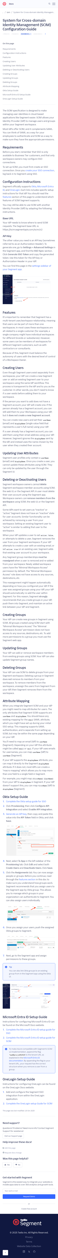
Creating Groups (10, 74)
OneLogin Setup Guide (13, 99)
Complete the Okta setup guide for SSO (26, 801)
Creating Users (9, 61)
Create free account (29, 1209)
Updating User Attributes (14, 65)
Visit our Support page (13, 1136)
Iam (8, 12)
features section (27, 879)
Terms (29, 1241)
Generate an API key (16, 814)
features (7, 197)
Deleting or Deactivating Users (16, 70)
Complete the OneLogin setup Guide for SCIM (29, 1103)
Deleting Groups (10, 82)
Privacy (29, 1237)
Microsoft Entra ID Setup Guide (16, 94)
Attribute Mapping (11, 86)
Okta (33, 186)
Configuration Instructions (14, 53)
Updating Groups (10, 78)
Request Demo (29, 1196)
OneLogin (15, 190)
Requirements (9, 49)
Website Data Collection (29, 1246)
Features (7, 57)
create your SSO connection (39, 170)
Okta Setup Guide (10, 90)
